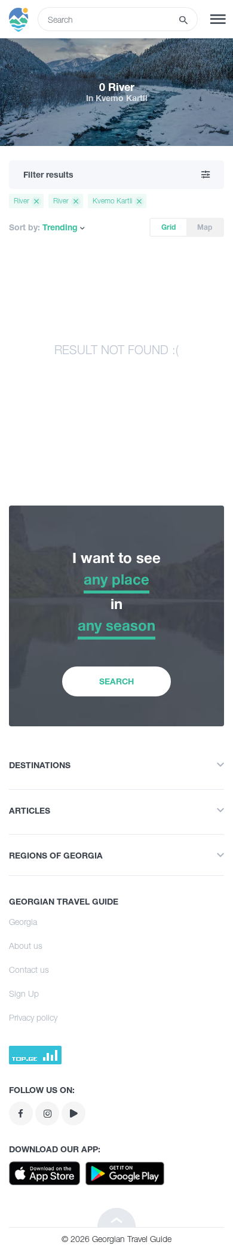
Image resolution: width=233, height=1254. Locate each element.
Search (116, 681)
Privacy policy (33, 1017)
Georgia (23, 922)
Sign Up (24, 993)
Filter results (48, 174)
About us (25, 945)
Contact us (29, 969)
